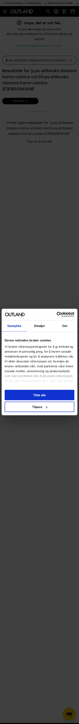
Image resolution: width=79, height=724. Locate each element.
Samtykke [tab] (14, 325)
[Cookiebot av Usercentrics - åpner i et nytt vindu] (56, 314)
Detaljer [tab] (39, 325)
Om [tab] (64, 325)
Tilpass (37, 407)
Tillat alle (39, 395)
